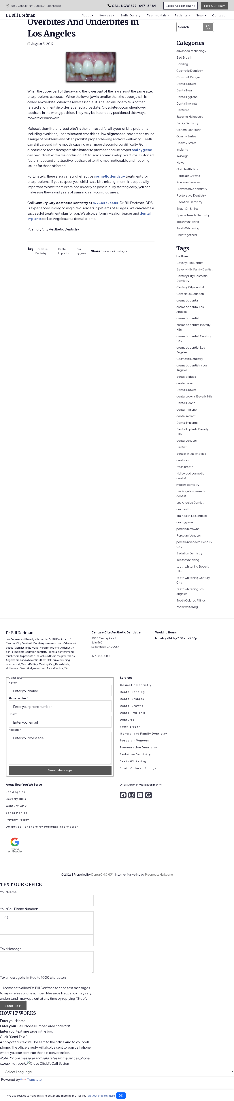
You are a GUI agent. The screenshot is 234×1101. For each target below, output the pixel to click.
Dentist (181, 447)
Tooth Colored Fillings (191, 600)
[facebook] (123, 795)
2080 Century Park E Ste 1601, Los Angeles (35, 5)
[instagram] (131, 795)
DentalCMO (99, 874)
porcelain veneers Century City (194, 544)
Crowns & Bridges (188, 77)
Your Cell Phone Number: (19, 909)
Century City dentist (190, 287)
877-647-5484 (134, 6)
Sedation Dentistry (189, 202)
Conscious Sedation (190, 294)
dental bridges (186, 376)
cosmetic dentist (187, 318)
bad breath (183, 256)
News (180, 162)
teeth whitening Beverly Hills (192, 568)
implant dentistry (187, 485)
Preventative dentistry (191, 189)
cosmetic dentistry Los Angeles (191, 367)
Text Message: (11, 949)
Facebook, (110, 251)
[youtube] (140, 795)
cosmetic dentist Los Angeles (190, 349)
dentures (182, 460)
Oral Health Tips (187, 169)
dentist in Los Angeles (191, 454)
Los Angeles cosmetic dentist (191, 493)
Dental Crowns (186, 84)
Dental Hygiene (187, 97)
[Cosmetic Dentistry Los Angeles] (90, 67)
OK (120, 1096)
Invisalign (182, 156)
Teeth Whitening (187, 222)
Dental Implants (63, 251)
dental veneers (186, 440)
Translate (34, 1079)
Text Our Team (215, 5)
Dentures (182, 110)
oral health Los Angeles (191, 516)
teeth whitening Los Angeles (190, 591)
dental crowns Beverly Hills (194, 396)
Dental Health (185, 90)
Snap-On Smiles (187, 208)
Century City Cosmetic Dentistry (191, 278)
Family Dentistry (187, 123)
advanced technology (191, 51)
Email (13, 714)
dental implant (186, 416)
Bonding (182, 64)
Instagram (123, 251)
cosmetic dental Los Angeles (190, 309)
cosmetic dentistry (109, 176)
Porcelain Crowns (188, 176)
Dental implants (186, 103)
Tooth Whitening (187, 228)
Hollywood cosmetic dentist (190, 475)
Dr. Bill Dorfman (20, 15)
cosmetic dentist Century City (193, 338)
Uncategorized (186, 235)
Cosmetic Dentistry (41, 251)
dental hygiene (186, 409)
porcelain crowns (187, 529)
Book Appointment (180, 5)
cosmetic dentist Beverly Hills (193, 327)
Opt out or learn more (101, 1095)
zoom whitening (187, 607)
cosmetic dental (187, 300)
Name (13, 682)
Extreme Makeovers (189, 116)
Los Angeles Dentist (190, 502)
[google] (148, 795)
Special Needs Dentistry (193, 215)
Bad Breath (184, 57)
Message (15, 729)
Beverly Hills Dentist (189, 263)
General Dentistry (188, 130)
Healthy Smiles (186, 143)
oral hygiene (142, 150)
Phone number (18, 698)
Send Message (60, 770)
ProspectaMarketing (159, 874)
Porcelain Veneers (188, 182)
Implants (182, 149)
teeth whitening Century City (193, 580)
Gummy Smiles (186, 136)
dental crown (185, 383)
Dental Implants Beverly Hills (192, 431)
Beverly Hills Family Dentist (194, 269)
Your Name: (9, 892)
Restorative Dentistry (191, 195)
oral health (183, 509)
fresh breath (184, 467)
